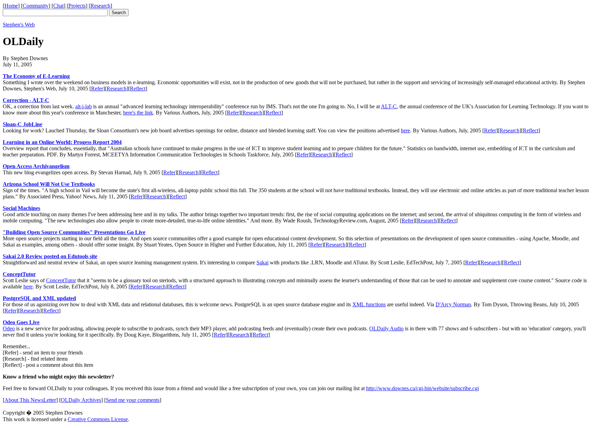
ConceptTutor (19, 274)
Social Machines (21, 208)
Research (100, 6)
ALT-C (389, 106)
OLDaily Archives (81, 400)
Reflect (137, 88)
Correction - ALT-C (26, 100)
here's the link (138, 113)
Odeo (9, 328)
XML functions (369, 304)
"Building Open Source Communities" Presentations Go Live (74, 232)
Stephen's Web (19, 25)
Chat (58, 6)
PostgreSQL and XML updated (39, 298)
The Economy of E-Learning (36, 76)
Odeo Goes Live (21, 322)
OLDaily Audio (386, 328)
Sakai (262, 262)
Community (35, 6)
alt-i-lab (83, 106)
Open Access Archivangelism (36, 166)
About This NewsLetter (30, 400)
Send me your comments (133, 400)
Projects (77, 6)
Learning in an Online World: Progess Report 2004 (62, 142)
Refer (97, 88)
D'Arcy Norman (453, 304)
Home (11, 6)
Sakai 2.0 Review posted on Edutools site (50, 256)
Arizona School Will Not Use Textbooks (49, 184)
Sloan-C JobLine (22, 124)
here (405, 130)
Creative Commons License (98, 419)
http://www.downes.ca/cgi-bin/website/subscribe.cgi (422, 388)
